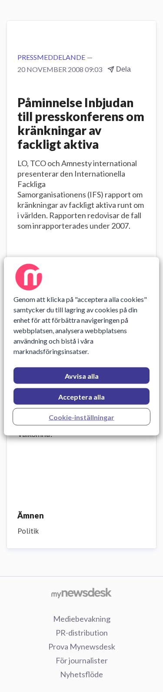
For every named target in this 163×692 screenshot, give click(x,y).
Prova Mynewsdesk (81, 646)
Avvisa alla (82, 375)
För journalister (82, 660)
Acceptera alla (81, 396)
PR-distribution (82, 632)
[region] (81, 346)
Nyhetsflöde (81, 674)
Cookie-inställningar (81, 417)
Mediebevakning (81, 618)
